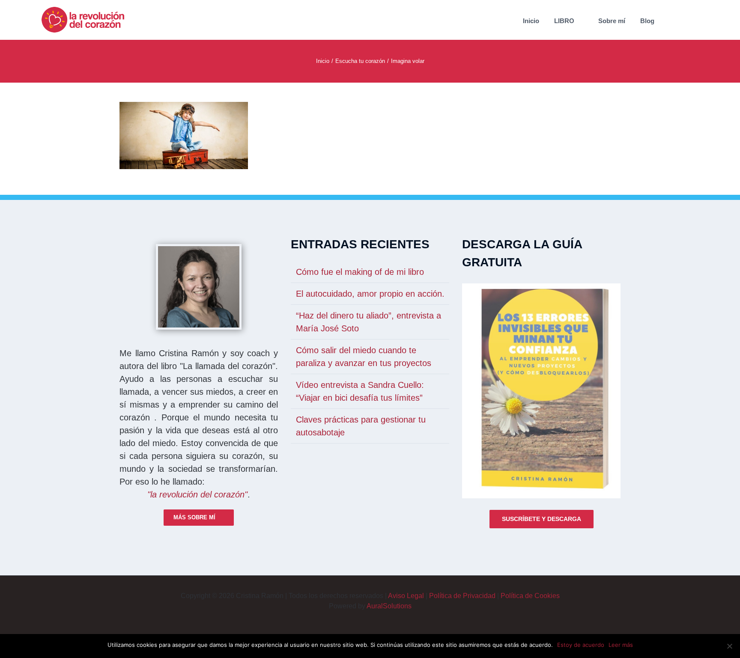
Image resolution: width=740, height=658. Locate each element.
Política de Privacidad (462, 595)
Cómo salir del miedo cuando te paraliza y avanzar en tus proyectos (363, 356)
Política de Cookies (530, 595)
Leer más (621, 644)
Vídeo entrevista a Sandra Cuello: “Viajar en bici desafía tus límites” (360, 391)
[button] (680, 20)
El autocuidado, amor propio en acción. (370, 293)
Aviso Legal (406, 595)
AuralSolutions (389, 606)
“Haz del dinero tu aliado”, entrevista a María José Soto (368, 322)
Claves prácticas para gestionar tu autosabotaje (361, 426)
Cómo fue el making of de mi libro (360, 272)
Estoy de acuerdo (580, 644)
